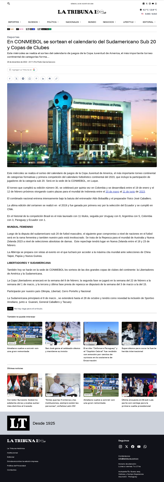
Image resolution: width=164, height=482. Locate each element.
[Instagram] (120, 447)
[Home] (82, 12)
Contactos (11, 470)
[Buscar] (8, 3)
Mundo (92, 22)
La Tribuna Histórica (16, 448)
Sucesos (34, 21)
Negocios (109, 21)
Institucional (12, 453)
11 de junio (129, 191)
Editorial (149, 21)
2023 (142, 191)
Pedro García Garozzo (46, 62)
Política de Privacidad (16, 465)
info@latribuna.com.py (128, 458)
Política (53, 21)
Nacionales (73, 21)
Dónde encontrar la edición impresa (22, 461)
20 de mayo (112, 191)
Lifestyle (129, 21)
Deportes (14, 21)
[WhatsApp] (145, 447)
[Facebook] (133, 447)
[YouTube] (139, 447)
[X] (127, 447)
